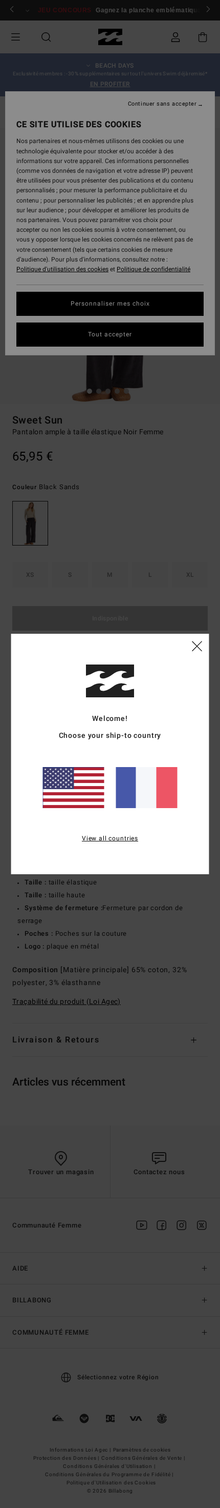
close (197, 645)
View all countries (110, 838)
